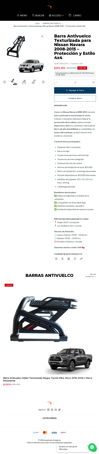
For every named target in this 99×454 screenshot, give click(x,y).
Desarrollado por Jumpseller (61, 443)
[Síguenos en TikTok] (59, 409)
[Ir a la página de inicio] (49, 7)
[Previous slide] (5, 82)
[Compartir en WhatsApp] (69, 259)
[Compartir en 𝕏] (62, 259)
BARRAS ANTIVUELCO (52, 23)
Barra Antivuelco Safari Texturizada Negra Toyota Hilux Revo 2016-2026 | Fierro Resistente (47, 379)
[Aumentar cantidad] (93, 82)
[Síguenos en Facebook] (52, 409)
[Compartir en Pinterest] (75, 259)
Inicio (37, 23)
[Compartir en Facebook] (56, 259)
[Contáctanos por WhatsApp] (92, 447)
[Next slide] (43, 82)
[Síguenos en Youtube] (56, 409)
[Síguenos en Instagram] (48, 409)
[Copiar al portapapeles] (81, 259)
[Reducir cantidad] (56, 82)
